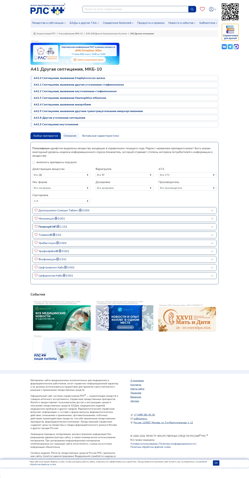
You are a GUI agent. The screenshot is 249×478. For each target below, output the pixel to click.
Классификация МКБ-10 (71, 33)
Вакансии (135, 397)
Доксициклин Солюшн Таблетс (58, 210)
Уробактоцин (47, 243)
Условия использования (143, 443)
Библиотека (207, 23)
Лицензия (135, 392)
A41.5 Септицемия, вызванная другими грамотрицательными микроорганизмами (88, 111)
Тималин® (45, 235)
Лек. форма (39, 182)
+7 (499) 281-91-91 (144, 414)
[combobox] (135, 9)
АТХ (161, 169)
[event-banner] (187, 319)
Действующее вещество (48, 169)
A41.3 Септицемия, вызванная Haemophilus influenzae (70, 98)
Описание (70, 136)
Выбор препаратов (45, 136)
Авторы (134, 401)
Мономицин (46, 218)
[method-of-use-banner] (74, 54)
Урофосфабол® (48, 251)
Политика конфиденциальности (177, 443)
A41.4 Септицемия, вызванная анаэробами (62, 104)
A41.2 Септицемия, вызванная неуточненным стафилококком (75, 91)
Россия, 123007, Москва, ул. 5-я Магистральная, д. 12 (163, 422)
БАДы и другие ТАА (83, 23)
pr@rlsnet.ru (140, 418)
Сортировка (40, 195)
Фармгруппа (103, 169)
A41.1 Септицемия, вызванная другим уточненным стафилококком (79, 85)
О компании (137, 380)
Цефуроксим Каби (50, 276)
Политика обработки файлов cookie (150, 447)
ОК (216, 463)
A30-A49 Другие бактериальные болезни (106, 33)
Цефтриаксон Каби (51, 267)
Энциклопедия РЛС (46, 33)
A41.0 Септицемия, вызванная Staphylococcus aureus (69, 78)
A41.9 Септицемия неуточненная (56, 124)
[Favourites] (202, 9)
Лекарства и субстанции (48, 23)
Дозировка (103, 182)
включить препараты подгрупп (56, 162)
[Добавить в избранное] (36, 210)
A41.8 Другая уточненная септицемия (59, 118)
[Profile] (213, 9)
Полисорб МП (47, 227)
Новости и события (180, 23)
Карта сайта (137, 388)
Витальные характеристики (100, 136)
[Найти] (192, 9)
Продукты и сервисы (150, 23)
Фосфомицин (47, 259)
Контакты (135, 384)
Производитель (169, 182)
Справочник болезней (117, 23)
